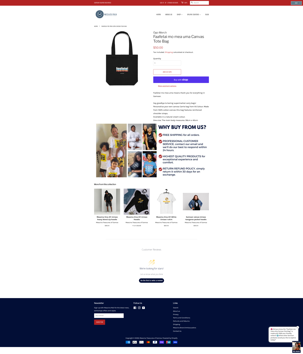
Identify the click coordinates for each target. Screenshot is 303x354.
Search (175, 308)
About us (168, 14)
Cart (185, 3)
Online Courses (193, 14)
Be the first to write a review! (151, 280)
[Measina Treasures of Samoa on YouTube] (143, 308)
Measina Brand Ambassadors (184, 328)
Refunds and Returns (181, 321)
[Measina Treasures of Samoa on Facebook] (135, 308)
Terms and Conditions (181, 318)
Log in (162, 3)
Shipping (169, 52)
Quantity (157, 58)
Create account (172, 3)
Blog (207, 14)
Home (158, 14)
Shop (179, 14)
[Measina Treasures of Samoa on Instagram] (139, 308)
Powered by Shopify (170, 338)
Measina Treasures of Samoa (151, 338)
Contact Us (177, 331)
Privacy (175, 314)
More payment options (167, 86)
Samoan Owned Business (102, 3)
